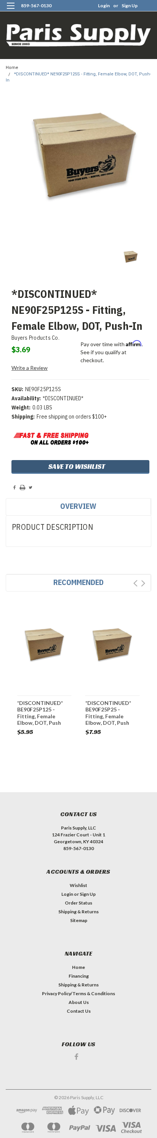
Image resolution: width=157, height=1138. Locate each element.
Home (12, 67)
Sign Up (130, 5)
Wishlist (78, 885)
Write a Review (29, 367)
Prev (135, 583)
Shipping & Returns (78, 911)
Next (143, 583)
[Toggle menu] (10, 10)
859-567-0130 (36, 5)
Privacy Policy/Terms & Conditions (78, 993)
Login (104, 5)
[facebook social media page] (76, 1056)
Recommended (78, 582)
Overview (78, 506)
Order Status (78, 903)
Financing (79, 976)
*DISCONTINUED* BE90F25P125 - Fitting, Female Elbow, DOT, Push (40, 713)
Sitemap (78, 920)
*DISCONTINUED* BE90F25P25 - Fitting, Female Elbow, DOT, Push (108, 713)
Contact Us (79, 1011)
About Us (79, 1002)
